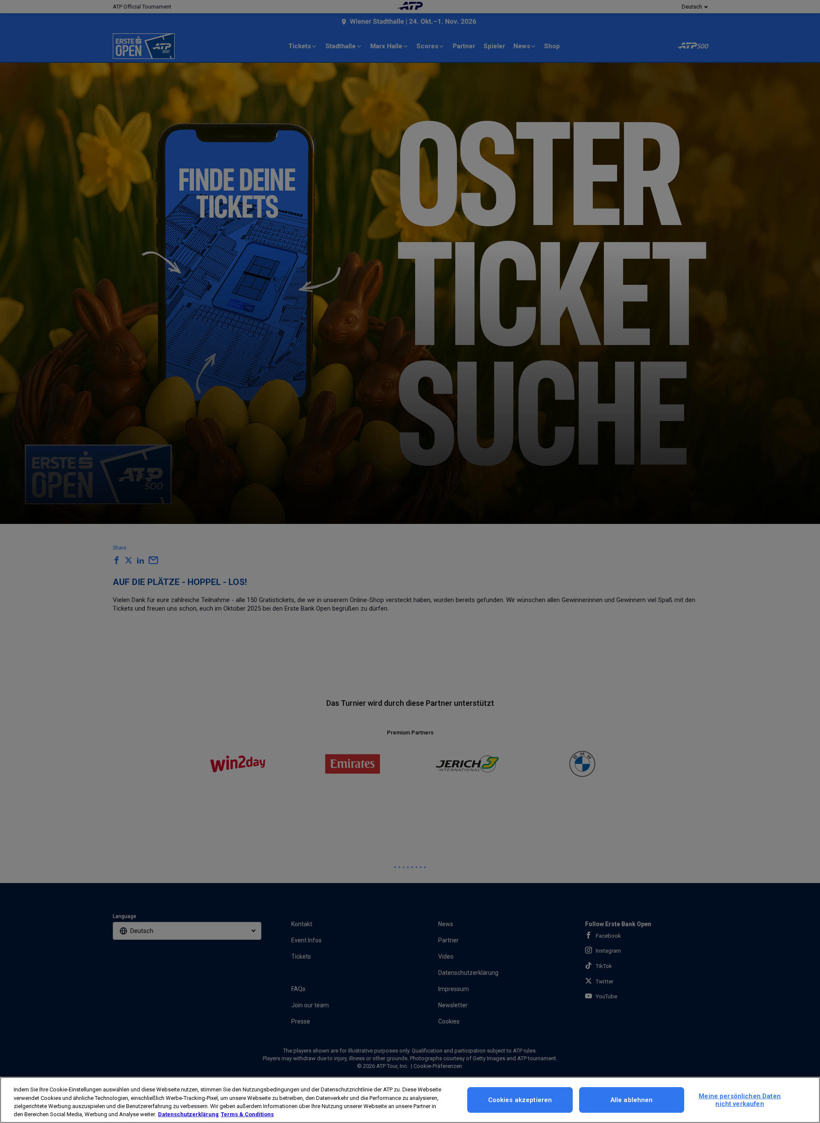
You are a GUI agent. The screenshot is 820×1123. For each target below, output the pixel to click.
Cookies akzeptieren (520, 1100)
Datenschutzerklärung (188, 1114)
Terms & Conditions (247, 1114)
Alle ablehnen (631, 1100)
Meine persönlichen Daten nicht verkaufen (740, 1100)
